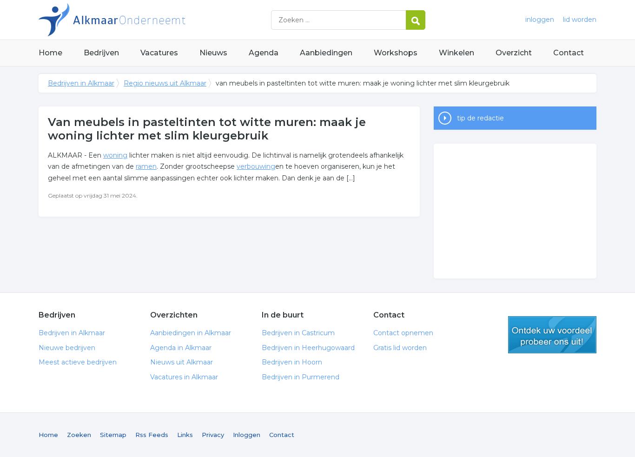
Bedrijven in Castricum (298, 333)
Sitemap (113, 434)
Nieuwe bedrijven (67, 348)
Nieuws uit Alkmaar (181, 362)
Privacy (213, 434)
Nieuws (213, 52)
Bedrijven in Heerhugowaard (308, 348)
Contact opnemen (403, 333)
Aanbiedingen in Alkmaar (190, 333)
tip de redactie (480, 118)
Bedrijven (101, 52)
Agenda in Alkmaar (181, 348)
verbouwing (256, 166)
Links (185, 434)
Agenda (263, 52)
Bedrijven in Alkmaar (155, 19)
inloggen (539, 19)
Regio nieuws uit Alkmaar (165, 83)
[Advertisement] (515, 211)
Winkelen (456, 52)
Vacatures (159, 52)
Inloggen (246, 434)
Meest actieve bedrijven (78, 362)
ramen (146, 166)
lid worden (579, 19)
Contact (568, 52)
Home (50, 52)
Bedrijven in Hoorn (292, 362)
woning (115, 155)
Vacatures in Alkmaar (184, 377)
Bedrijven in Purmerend (300, 377)
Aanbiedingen (326, 52)
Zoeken (79, 434)
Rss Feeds (151, 434)
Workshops (395, 52)
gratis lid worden (552, 334)
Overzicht (514, 52)
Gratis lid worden (400, 348)
